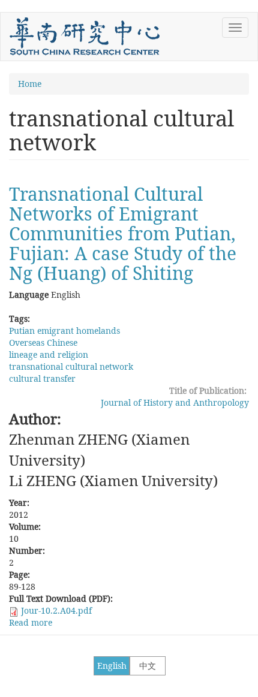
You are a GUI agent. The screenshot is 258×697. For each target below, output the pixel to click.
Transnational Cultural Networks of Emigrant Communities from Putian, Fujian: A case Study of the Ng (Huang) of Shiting (122, 233)
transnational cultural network (71, 366)
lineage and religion (48, 354)
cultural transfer (42, 378)
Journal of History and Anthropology (175, 402)
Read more (30, 622)
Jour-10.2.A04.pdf (56, 610)
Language (29, 294)
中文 (147, 665)
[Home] (85, 36)
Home (29, 83)
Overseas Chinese (43, 342)
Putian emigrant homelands (64, 330)
